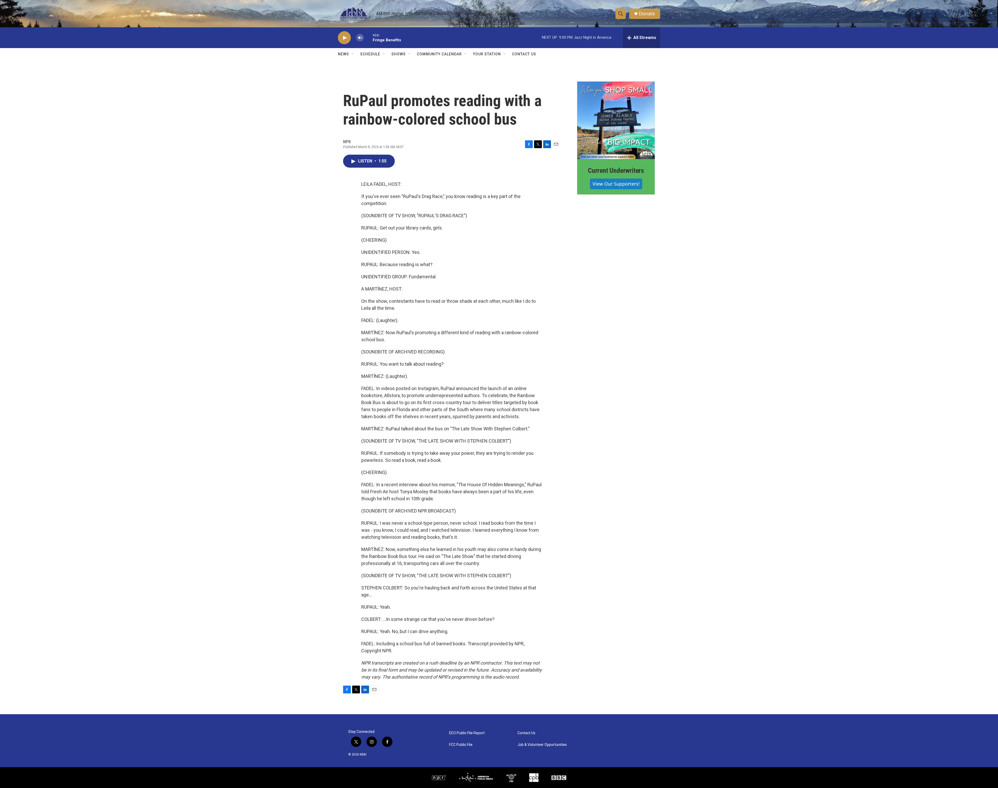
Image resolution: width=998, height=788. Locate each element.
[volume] (360, 38)
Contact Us (524, 54)
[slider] (368, 37)
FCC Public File (460, 745)
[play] (344, 38)
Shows (398, 54)
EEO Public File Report (467, 733)
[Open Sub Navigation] (353, 54)
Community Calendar (439, 54)
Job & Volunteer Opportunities (542, 745)
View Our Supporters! (616, 184)
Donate (647, 13)
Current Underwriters (616, 170)
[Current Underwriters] (616, 120)
